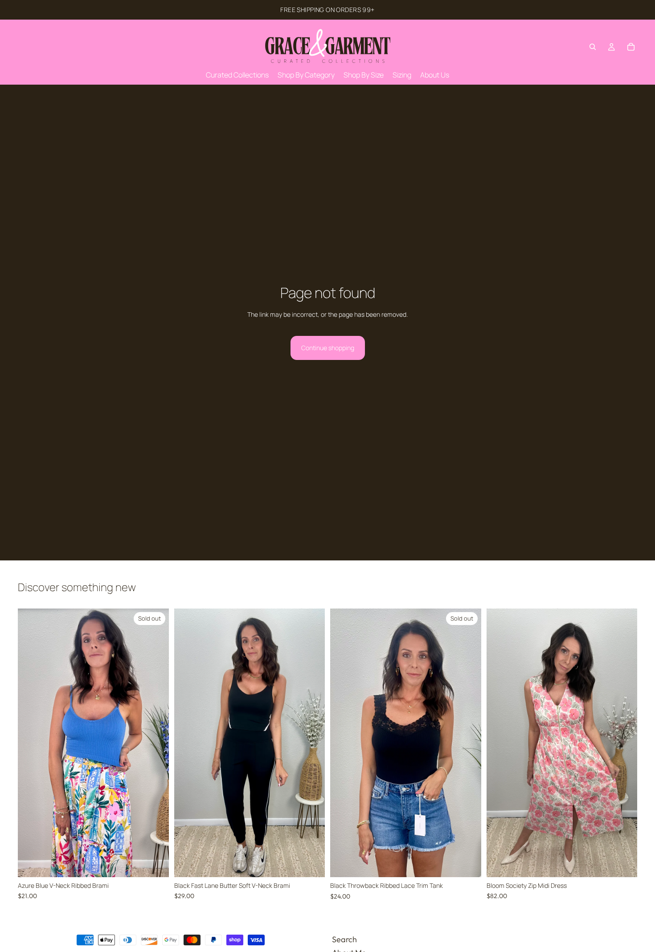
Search (344, 939)
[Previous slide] (31, 743)
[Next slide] (155, 743)
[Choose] (311, 863)
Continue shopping (327, 347)
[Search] (592, 47)
